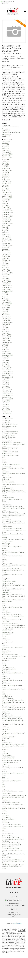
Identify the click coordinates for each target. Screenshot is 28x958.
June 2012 (5, 327)
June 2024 (5, 172)
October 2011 (6, 340)
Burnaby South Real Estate (10, 455)
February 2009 (7, 390)
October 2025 (6, 156)
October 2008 (6, 397)
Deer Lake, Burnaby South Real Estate (14, 514)
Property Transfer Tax (8, 737)
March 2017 (5, 258)
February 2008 (7, 412)
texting (4, 821)
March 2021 (5, 207)
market (4, 676)
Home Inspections (7, 629)
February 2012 (6, 335)
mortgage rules (7, 696)
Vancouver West (7, 846)
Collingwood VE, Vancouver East (12, 490)
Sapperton (5, 779)
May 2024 (5, 174)
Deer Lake (5, 503)
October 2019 (6, 221)
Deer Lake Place (7, 504)
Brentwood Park (7, 441)
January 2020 (6, 220)
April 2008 (5, 408)
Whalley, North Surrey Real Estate (12, 865)
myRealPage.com (17, 923)
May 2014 (5, 296)
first (3, 561)
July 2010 (5, 359)
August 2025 (6, 159)
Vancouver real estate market (11, 844)
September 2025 (7, 157)
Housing (4, 638)
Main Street (5, 671)
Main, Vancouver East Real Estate (12, 673)
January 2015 (6, 284)
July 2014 (5, 293)
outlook (4, 731)
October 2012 (6, 320)
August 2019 (6, 225)
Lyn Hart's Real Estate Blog (10, 127)
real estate (5, 753)
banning (5, 430)
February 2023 (6, 181)
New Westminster (7, 715)
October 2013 (6, 306)
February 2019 (6, 236)
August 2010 (6, 357)
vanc (3, 830)
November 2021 (7, 198)
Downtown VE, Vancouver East (11, 521)
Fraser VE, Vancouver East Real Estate (14, 565)
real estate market (8, 759)
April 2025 (5, 167)
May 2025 (5, 165)
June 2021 (5, 201)
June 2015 (5, 278)
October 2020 (6, 214)
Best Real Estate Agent (9, 437)
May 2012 (5, 329)
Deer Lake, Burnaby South (10, 512)
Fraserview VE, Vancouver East (11, 568)
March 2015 (5, 280)
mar (3, 674)
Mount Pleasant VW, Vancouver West (13, 707)
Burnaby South (6, 453)
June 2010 (5, 360)
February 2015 (6, 282)
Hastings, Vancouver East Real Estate (13, 625)
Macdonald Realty (8, 667)
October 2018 (6, 243)
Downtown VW (7, 526)
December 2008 (7, 393)
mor (3, 691)
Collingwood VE (7, 488)
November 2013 (7, 304)
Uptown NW (6, 823)
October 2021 (6, 199)
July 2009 (5, 380)
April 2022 (5, 189)
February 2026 (6, 152)
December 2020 (7, 210)
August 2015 (6, 274)
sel (3, 782)
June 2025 (5, 163)
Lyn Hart (5, 665)
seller (4, 786)
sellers (4, 788)
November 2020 (7, 212)
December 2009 (7, 371)
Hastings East (6, 612)
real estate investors (8, 757)
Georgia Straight (7, 583)
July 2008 (5, 402)
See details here (7, 70)
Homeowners (6, 634)
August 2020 (6, 218)
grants (4, 603)
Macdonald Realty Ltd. (9, 669)
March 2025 (6, 168)
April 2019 (5, 232)
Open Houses (6, 134)
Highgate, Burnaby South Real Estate (13, 627)
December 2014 (7, 285)
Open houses (6, 729)
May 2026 (5, 146)
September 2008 (7, 399)
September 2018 (7, 245)
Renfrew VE (5, 766)
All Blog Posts (6, 125)
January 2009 (6, 391)
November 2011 (7, 338)
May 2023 (5, 178)
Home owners (6, 631)
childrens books (7, 477)
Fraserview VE (6, 567)
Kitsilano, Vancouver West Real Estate (14, 656)
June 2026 (5, 145)
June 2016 (5, 263)
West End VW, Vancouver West (11, 859)
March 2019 (5, 234)
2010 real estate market (9, 426)
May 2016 (5, 265)
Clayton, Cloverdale (8, 482)
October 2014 (6, 289)
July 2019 (5, 227)
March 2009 (6, 388)
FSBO (4, 579)
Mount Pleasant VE (8, 698)
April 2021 (5, 205)
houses (4, 636)
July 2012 (5, 326)
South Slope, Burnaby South (11, 802)
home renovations (7, 632)
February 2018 (6, 253)
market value (6, 678)
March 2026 (6, 150)
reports (4, 771)
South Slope (6, 801)
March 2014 (5, 300)
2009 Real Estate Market (10, 424)
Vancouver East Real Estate (10, 837)
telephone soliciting (8, 819)
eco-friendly (6, 543)
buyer (4, 459)
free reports (5, 578)
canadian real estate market (11, 464)
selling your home (7, 790)
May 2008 (5, 406)
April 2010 (5, 364)
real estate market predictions (11, 760)
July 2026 (5, 143)
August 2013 (6, 307)
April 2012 (5, 331)
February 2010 (6, 368)
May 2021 (5, 203)
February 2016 (6, 271)
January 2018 (6, 254)
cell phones (5, 472)
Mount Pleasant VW (8, 706)
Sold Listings (6, 136)
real (3, 751)
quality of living (7, 742)
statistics (4, 812)
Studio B (4, 813)
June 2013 (5, 309)
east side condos (7, 541)
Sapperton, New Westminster (11, 780)
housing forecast (7, 642)
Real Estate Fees (7, 755)
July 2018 (5, 249)
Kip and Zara (6, 651)
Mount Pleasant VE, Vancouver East (13, 700)
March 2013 (5, 315)
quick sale (5, 749)
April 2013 (5, 313)
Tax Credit (5, 815)
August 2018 (6, 247)
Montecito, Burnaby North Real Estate (13, 689)
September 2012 (7, 322)
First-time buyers (7, 563)
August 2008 (6, 401)
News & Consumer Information (11, 132)
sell (3, 784)
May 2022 (5, 187)
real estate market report (10, 762)
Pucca (4, 740)
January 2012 (6, 337)
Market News (6, 128)
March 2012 (5, 333)
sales (3, 777)
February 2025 (7, 170)
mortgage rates (7, 695)
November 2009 (7, 373)
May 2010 (5, 362)
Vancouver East (7, 835)
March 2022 (6, 190)
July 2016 (5, 262)
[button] (10, 892)
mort (3, 693)
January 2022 (6, 194)
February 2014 (6, 302)
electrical (5, 550)
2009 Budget (6, 420)
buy (3, 457)
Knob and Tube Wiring (9, 658)
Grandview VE (6, 592)
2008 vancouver (7, 419)
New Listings (6, 130)
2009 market (6, 422)
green (4, 605)
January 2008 (6, 413)
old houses (5, 727)
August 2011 (5, 344)
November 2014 (7, 287)
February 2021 (6, 209)
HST (3, 643)
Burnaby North (6, 450)
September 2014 (7, 291)
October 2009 (6, 375)
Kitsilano (5, 652)
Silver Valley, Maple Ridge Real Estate (14, 795)
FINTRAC (5, 559)
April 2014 (5, 298)
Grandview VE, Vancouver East (12, 594)
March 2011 (5, 349)
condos (4, 495)
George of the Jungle (8, 581)
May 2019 (5, 231)
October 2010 (6, 353)
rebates (4, 764)
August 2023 (6, 176)
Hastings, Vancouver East (10, 623)
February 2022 (6, 192)
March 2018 (5, 251)
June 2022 (5, 185)
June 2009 (5, 382)
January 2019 (6, 238)
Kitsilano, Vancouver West (10, 654)
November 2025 (7, 154)
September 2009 (7, 377)
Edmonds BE (6, 545)
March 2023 (6, 179)
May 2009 (5, 384)
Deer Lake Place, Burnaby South (12, 506)
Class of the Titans (7, 481)
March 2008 (6, 410)
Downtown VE (6, 519)
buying (4, 462)
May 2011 (5, 346)
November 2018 (7, 242)
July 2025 (5, 161)
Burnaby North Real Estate (10, 451)
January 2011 (6, 351)
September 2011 (7, 342)
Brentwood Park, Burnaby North (12, 442)
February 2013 (6, 316)
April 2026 (5, 148)
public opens (6, 738)
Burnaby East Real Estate (10, 448)
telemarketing (6, 817)
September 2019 (7, 223)
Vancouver (5, 832)
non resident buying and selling (12, 718)
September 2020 (7, 216)
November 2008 (7, 395)
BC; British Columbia (8, 435)
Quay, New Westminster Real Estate (13, 744)
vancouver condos (8, 833)
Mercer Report (6, 684)
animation (5, 428)
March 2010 (6, 366)
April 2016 (5, 267)
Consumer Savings (8, 497)
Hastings (5, 610)
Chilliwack (5, 479)
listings (4, 663)
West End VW (6, 857)
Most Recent (6, 141)
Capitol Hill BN (6, 466)
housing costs (6, 640)
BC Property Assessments (10, 431)
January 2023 (6, 183)
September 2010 (7, 355)
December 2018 (7, 240)
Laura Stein (5, 660)
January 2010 (6, 370)
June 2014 (5, 295)
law (3, 662)
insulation (5, 645)
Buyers (4, 461)
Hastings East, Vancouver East (11, 614)
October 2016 (6, 260)
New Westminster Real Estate (11, 716)
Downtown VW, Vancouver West (12, 528)
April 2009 (5, 386)
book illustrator (7, 439)
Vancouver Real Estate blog (10, 843)
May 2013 (5, 311)
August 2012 (6, 324)
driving (4, 537)
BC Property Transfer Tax (9, 433)
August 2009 (6, 379)
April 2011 (5, 348)
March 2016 (5, 269)
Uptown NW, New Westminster (11, 824)
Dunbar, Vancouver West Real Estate (13, 539)
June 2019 (5, 229)
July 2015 (5, 276)
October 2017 (6, 256)
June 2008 (5, 404)
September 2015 (7, 273)
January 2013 (6, 318)
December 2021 (7, 196)
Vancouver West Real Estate (11, 848)
